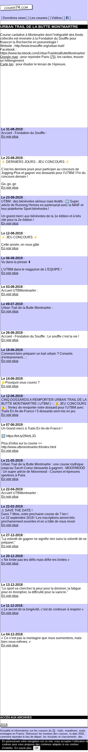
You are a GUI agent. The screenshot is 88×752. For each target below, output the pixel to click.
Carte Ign (6, 64)
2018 (4, 725)
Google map (9, 57)
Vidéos (56, 18)
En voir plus (9, 136)
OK (37, 748)
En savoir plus (22, 748)
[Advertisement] (34, 98)
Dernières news (14, 18)
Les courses (38, 18)
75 (53, 57)
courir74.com (16, 7)
